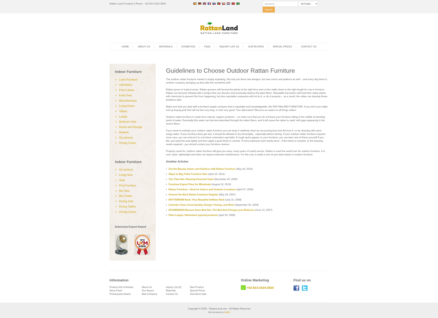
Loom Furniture (128, 79)
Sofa (122, 180)
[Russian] (214, 3)
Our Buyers (148, 290)
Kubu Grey (125, 95)
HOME (125, 46)
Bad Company (149, 294)
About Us (147, 287)
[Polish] (223, 3)
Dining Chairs (127, 142)
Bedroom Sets (127, 121)
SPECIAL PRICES (282, 46)
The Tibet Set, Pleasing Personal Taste (191, 179)
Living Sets (126, 174)
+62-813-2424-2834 (260, 287)
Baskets (124, 132)
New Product (197, 287)
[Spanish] (194, 3)
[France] (209, 3)
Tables (123, 111)
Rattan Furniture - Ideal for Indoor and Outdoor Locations (202, 189)
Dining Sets (126, 201)
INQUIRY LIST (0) (229, 46)
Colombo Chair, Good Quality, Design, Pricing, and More (201, 204)
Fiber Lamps (126, 90)
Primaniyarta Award (120, 294)
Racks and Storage (130, 127)
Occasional (126, 137)
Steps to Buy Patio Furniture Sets (188, 174)
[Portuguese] (218, 3)
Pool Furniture (127, 185)
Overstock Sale (198, 294)
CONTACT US (308, 46)
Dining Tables (127, 206)
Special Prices (197, 290)
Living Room (126, 106)
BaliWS (227, 312)
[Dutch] (228, 3)
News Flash (116, 290)
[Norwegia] (204, 3)
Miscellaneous (128, 100)
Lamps (123, 116)
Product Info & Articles (121, 287)
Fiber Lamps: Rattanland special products (193, 215)
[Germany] (199, 3)
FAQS (207, 46)
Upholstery (125, 84)
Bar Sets (124, 190)
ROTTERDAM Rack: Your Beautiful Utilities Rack (197, 199)
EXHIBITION (188, 46)
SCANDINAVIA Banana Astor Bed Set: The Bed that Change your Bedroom (211, 210)
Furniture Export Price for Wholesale (190, 184)
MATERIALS (165, 46)
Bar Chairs (125, 195)
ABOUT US (144, 46)
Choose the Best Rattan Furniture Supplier (193, 194)
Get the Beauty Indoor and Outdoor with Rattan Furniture (202, 168)
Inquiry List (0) (173, 287)
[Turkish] (233, 3)
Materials (171, 290)
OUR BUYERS (256, 46)
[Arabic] (238, 3)
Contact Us (172, 294)
